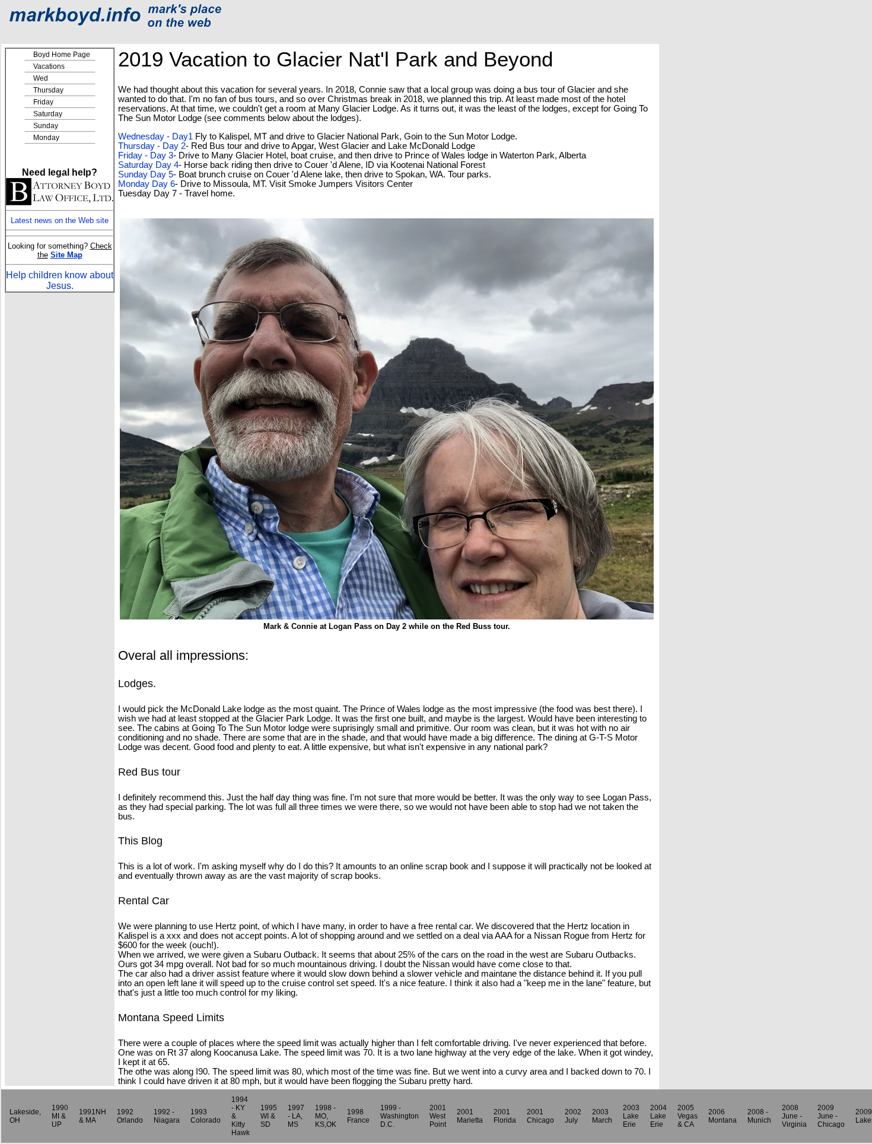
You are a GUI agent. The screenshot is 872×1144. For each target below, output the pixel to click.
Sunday (45, 126)
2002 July (573, 1116)
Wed (40, 78)
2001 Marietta (470, 1116)
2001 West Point (437, 1116)
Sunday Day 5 (145, 174)
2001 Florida (505, 1116)
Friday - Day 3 (145, 155)
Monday (46, 138)
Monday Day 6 (146, 184)
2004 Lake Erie (658, 1116)
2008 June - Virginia (794, 1116)
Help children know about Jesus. (59, 280)
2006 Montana (722, 1116)
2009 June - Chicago (831, 1116)
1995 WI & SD (268, 1116)
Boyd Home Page (61, 54)
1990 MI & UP (60, 1116)
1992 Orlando (130, 1116)
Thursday (48, 90)
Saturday (47, 114)
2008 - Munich (759, 1116)
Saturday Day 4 (148, 165)
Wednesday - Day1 (155, 136)
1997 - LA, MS (296, 1116)
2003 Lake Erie (631, 1116)
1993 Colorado (205, 1116)
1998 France (358, 1116)
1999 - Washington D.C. (399, 1116)
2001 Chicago (540, 1116)
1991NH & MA (92, 1116)
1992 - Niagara (167, 1116)
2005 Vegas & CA (687, 1116)
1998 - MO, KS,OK (325, 1116)
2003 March (602, 1116)
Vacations (49, 66)
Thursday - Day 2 (152, 146)
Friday (43, 102)
